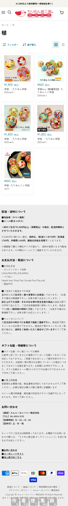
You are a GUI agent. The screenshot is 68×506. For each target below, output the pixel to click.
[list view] (62, 44)
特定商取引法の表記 (48, 486)
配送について (13, 486)
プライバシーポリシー (19, 490)
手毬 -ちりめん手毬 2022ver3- (15, 140)
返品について (29, 486)
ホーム (5, 24)
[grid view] (56, 44)
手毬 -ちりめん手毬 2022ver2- (15, 90)
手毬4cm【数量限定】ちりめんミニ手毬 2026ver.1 (50, 92)
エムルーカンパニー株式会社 (46, 490)
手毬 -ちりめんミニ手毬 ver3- (17, 187)
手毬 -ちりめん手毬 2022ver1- (48, 140)
